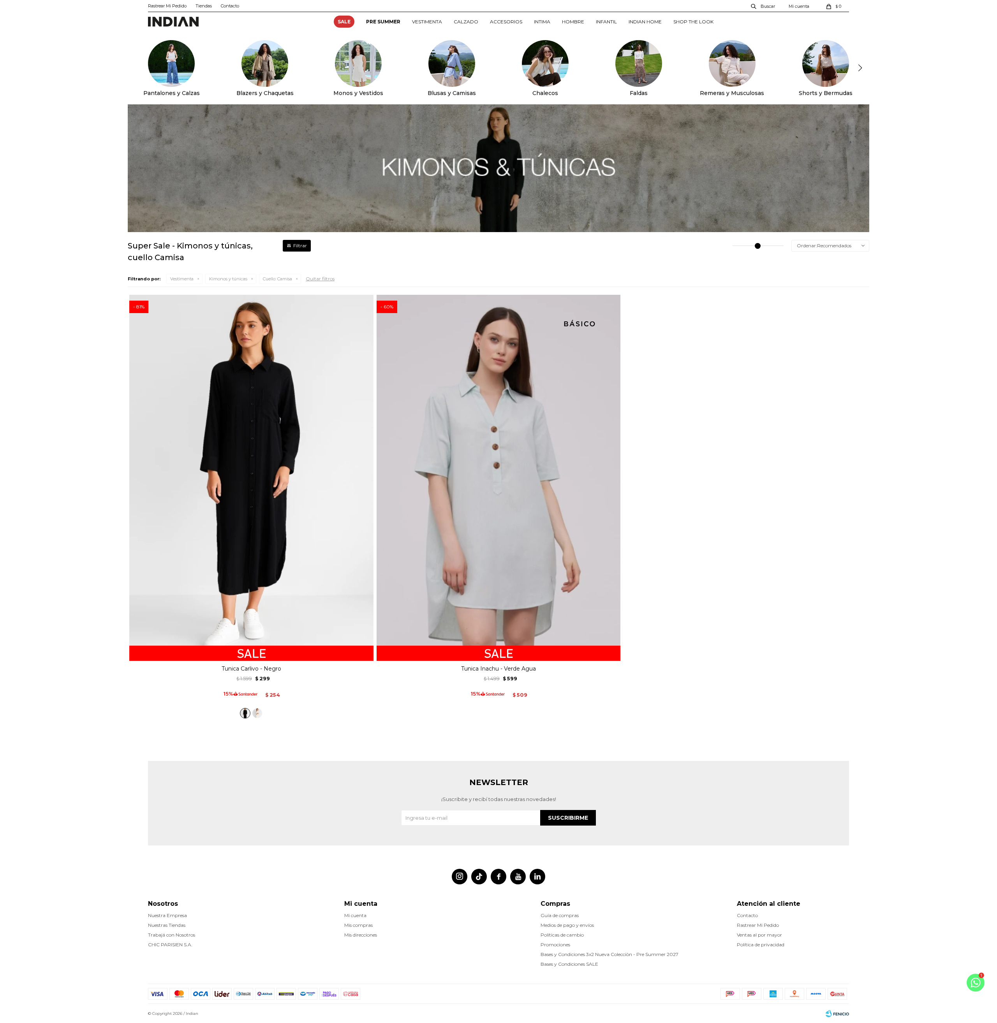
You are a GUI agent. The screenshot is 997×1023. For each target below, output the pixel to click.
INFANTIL (606, 22)
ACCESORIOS (506, 22)
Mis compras (358, 925)
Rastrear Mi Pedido (167, 6)
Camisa (277, 279)
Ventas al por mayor (759, 935)
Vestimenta (182, 279)
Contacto (230, 6)
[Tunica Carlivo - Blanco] (257, 713)
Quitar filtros (320, 279)
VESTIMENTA (427, 22)
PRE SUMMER (383, 22)
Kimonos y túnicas (228, 279)
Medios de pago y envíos (567, 925)
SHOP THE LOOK (693, 22)
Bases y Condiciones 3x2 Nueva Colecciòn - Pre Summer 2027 (609, 954)
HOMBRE (573, 22)
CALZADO (466, 22)
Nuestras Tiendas (166, 925)
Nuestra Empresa (167, 915)
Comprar (251, 652)
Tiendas (204, 6)
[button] (763, 6)
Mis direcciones (360, 935)
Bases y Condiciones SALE (569, 964)
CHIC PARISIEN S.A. (170, 944)
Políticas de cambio (562, 935)
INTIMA (542, 22)
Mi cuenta (355, 915)
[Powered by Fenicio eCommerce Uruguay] (837, 1013)
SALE (344, 22)
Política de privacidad (760, 944)
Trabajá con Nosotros (171, 935)
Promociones (555, 944)
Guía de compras (560, 915)
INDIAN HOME (645, 22)
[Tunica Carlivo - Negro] (245, 713)
